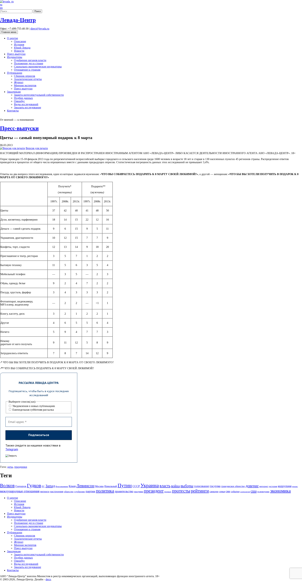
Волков (7, 485)
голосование (201, 486)
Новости (19, 50)
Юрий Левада (22, 47)
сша (254, 491)
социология (245, 492)
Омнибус (19, 101)
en (1, 7)
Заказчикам (14, 91)
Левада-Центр (18, 20)
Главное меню (8, 32)
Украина (150, 485)
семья (222, 491)
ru (1, 4)
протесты (181, 490)
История (19, 44)
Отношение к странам (27, 69)
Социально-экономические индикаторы (38, 66)
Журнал (18, 82)
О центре (12, 38)
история (273, 486)
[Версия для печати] (12, 148)
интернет (263, 486)
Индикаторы (14, 57)
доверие (252, 486)
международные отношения (19, 491)
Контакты (13, 110)
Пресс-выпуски (16, 53)
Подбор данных (23, 98)
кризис (295, 486)
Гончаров (20, 486)
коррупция (285, 486)
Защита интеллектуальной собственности (39, 94)
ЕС (43, 486)
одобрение (79, 491)
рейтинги (200, 490)
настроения (56, 491)
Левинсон (85, 485)
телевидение (263, 491)
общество (69, 491)
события (235, 491)
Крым (72, 486)
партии (90, 491)
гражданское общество (233, 486)
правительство (124, 491)
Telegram (11, 449)
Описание (20, 41)
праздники (20, 466)
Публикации (14, 72)
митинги (44, 491)
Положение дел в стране (28, 63)
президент (154, 490)
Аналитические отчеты (28, 79)
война (175, 486)
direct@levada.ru (39, 28)
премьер (167, 492)
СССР (136, 486)
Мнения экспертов (25, 85)
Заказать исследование (27, 107)
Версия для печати (37, 148)
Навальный (110, 486)
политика (105, 490)
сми (228, 491)
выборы (187, 486)
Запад (50, 486)
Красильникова (62, 486)
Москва (99, 486)
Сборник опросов (24, 76)
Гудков (34, 485)
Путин (125, 485)
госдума (215, 486)
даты (10, 466)
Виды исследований (26, 104)
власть (165, 485)
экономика (280, 490)
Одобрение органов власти (30, 60)
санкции (214, 491)
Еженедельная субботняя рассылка (33, 409)
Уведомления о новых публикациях (33, 406)
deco (48, 579)
